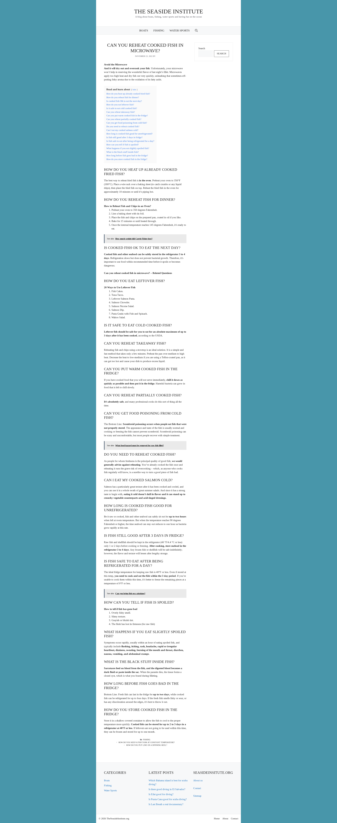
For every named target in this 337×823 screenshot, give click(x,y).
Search (201, 48)
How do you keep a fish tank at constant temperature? (146, 742)
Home (217, 818)
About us (198, 780)
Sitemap (197, 795)
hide (134, 89)
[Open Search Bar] (196, 30)
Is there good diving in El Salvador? (167, 789)
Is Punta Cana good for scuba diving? (168, 799)
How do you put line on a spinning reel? (146, 745)
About (225, 818)
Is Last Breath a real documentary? (166, 804)
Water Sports (180, 30)
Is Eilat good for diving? (161, 794)
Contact (197, 788)
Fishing (158, 30)
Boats (143, 30)
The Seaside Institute (168, 11)
